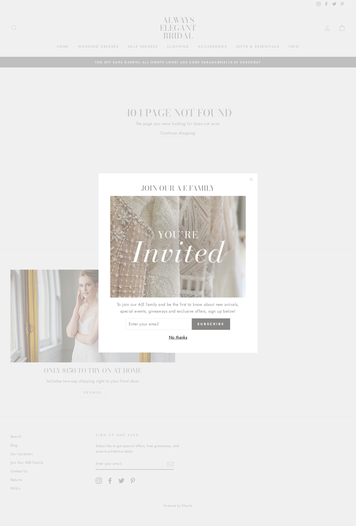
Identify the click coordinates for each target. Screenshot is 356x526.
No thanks (178, 337)
